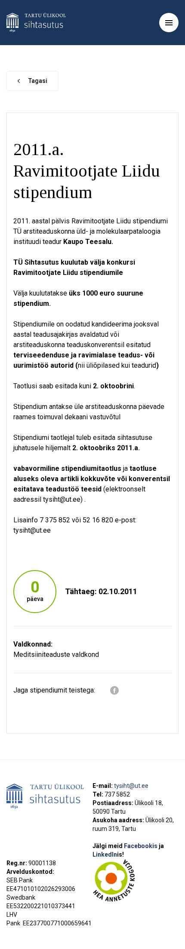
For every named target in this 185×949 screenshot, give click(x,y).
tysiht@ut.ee (131, 785)
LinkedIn (108, 854)
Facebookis (141, 845)
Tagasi (37, 80)
